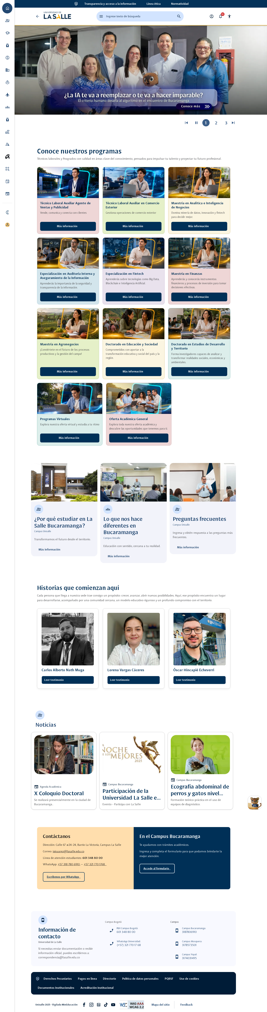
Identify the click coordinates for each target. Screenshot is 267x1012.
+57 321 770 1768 (95, 864)
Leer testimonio (54, 680)
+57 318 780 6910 (69, 864)
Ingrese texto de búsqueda (123, 16)
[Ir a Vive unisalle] (7, 156)
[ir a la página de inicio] (57, 16)
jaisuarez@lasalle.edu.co (68, 851)
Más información (68, 226)
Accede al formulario (157, 868)
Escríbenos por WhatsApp (64, 877)
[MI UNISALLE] (7, 224)
